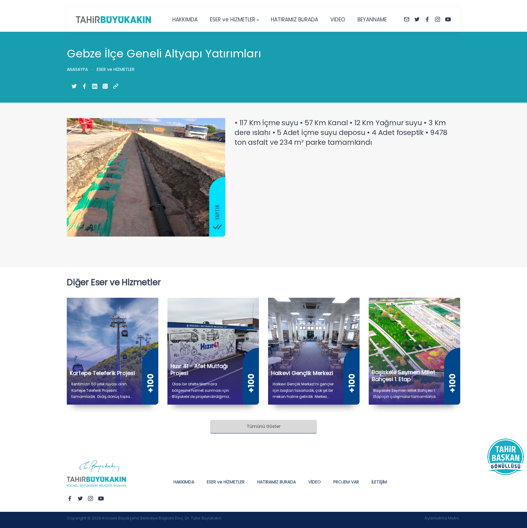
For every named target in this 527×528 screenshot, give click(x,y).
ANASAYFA (77, 69)
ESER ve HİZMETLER (232, 19)
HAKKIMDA (185, 19)
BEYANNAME (372, 19)
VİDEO (337, 19)
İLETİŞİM (379, 482)
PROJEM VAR (346, 482)
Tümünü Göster (264, 426)
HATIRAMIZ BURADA (294, 19)
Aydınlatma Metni (442, 518)
